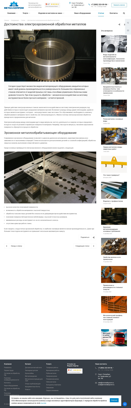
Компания (11, 13)
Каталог (28, 364)
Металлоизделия (31, 376)
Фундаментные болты (32, 386)
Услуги (25, 13)
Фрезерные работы (52, 370)
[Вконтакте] (125, 404)
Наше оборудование (82, 13)
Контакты (114, 13)
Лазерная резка (51, 376)
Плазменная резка (52, 379)
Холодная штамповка (53, 385)
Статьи (101, 13)
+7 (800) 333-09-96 (99, 4)
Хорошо (114, 400)
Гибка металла (51, 382)
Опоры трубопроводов (32, 384)
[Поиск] (124, 13)
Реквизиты (7, 367)
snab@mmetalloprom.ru (106, 385)
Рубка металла (51, 373)
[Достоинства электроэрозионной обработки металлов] (50, 31)
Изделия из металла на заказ (50, 13)
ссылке (43, 403)
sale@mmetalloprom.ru (106, 383)
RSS (125, 25)
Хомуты (27, 389)
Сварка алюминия (52, 390)
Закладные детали (31, 370)
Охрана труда (8, 370)
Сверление (50, 387)
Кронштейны (29, 373)
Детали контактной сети (33, 367)
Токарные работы (52, 367)
